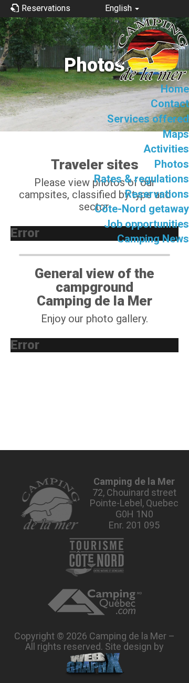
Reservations (157, 194)
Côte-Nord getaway (141, 208)
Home (175, 89)
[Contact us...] (49, 503)
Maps (176, 134)
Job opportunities (146, 224)
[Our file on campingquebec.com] (95, 602)
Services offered (148, 119)
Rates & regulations (141, 178)
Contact (170, 103)
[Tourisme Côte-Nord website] (94, 557)
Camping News (153, 238)
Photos (171, 164)
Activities (166, 148)
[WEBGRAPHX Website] (95, 665)
